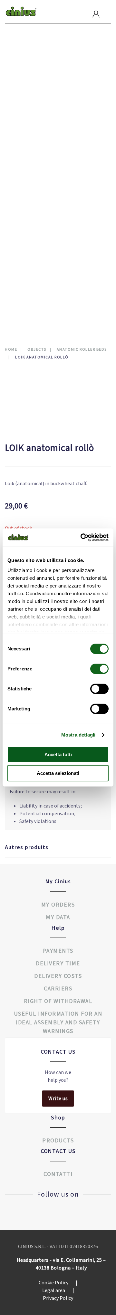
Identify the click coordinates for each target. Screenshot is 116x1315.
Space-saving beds (33, 163)
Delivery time (58, 963)
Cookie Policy (58, 1282)
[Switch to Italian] (18, 302)
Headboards (27, 240)
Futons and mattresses (40, 124)
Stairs (20, 201)
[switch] (92, 669)
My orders (58, 905)
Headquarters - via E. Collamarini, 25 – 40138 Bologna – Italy (61, 1264)
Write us (58, 1098)
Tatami (20, 230)
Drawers (22, 95)
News (21, 277)
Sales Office (33, 251)
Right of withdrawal (58, 1001)
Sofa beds (24, 114)
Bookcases (25, 172)
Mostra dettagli (78, 735)
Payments (58, 951)
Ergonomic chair (32, 221)
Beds (18, 133)
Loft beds (24, 153)
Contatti (27, 289)
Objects (22, 192)
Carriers (58, 989)
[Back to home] (21, 11)
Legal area (58, 1290)
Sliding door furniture (40, 182)
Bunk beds (24, 143)
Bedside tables (30, 104)
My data (58, 917)
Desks (19, 211)
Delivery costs (58, 976)
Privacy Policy (58, 1298)
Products (28, 55)
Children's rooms (33, 85)
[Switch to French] (29, 302)
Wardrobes (25, 66)
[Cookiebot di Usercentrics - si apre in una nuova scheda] (82, 537)
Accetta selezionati (58, 773)
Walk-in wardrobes (35, 75)
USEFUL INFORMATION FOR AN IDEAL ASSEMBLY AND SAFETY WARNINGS (58, 1022)
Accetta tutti (58, 754)
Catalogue (30, 264)
